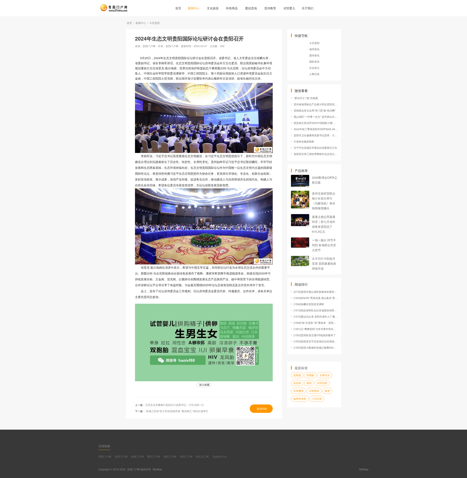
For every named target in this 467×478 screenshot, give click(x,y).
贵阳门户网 (121, 456)
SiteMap (157, 469)
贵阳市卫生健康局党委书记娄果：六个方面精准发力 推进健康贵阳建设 (315, 135)
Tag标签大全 (219, 456)
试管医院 (314, 391)
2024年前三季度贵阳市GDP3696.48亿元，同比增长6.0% (315, 129)
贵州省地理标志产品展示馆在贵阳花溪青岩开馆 (315, 104)
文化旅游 (213, 8)
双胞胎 (310, 375)
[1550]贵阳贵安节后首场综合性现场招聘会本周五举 (315, 341)
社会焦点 (314, 68)
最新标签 (301, 367)
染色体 (297, 383)
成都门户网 (137, 456)
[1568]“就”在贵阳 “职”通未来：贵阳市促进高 (315, 323)
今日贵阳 (154, 23)
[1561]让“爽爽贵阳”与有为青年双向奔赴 (315, 329)
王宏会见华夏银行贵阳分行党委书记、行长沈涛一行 (174, 405)
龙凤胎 (297, 375)
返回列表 (262, 408)
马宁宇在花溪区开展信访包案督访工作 (315, 147)
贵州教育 (270, 8)
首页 (178, 8)
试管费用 (298, 391)
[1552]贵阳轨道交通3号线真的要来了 (315, 335)
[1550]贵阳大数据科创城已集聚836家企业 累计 (315, 347)
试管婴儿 (289, 8)
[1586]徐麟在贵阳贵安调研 (309, 304)
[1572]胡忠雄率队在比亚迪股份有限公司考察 (315, 310)
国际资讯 (314, 61)
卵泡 (309, 383)
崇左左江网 (202, 456)
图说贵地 (251, 8)
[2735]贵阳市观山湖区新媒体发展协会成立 (315, 291)
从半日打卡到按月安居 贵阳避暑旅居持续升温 (324, 263)
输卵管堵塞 (299, 398)
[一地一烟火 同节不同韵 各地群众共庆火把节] (300, 242)
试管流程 (322, 383)
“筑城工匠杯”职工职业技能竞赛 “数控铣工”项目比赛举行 (176, 411)
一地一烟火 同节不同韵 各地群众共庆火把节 (324, 245)
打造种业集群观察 (304, 141)
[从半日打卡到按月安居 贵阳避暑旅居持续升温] (300, 261)
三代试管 (317, 398)
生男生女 (325, 375)
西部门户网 (105, 456)
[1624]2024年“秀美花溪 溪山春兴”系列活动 (315, 298)
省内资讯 (314, 49)
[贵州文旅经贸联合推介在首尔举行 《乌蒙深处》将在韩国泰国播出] (300, 199)
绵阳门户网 (169, 456)
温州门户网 (186, 456)
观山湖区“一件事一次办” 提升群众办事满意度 (315, 116)
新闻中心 (193, 8)
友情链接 (104, 446)
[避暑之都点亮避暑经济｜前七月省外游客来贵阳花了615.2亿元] (300, 220)
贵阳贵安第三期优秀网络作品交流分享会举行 (315, 154)
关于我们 (307, 8)
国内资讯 (314, 55)
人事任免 (314, 74)
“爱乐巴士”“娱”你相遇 (306, 98)
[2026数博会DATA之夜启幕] (300, 181)
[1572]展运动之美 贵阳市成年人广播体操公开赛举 (315, 316)
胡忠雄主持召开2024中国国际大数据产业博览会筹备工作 (315, 123)
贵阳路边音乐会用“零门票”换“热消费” (315, 110)
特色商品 (232, 8)
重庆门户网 (153, 456)
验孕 (327, 391)
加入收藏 (204, 384)
